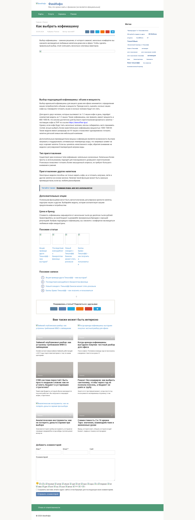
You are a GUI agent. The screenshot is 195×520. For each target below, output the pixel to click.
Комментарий (42, 457)
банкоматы (150, 59)
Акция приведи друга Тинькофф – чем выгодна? (66, 278)
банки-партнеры (138, 59)
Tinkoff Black (132, 41)
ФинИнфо (55, 4)
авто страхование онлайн (148, 52)
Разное (73, 14)
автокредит (145, 48)
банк (128, 59)
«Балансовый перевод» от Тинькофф (138, 44)
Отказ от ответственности (49, 507)
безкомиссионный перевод (135, 66)
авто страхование (132, 52)
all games (130, 37)
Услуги (51, 14)
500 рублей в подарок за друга (136, 34)
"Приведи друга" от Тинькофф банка (137, 30)
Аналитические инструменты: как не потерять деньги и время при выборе (54, 422)
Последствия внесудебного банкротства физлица (67, 282)
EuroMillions (139, 37)
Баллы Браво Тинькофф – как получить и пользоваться (69, 290)
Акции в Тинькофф (132, 48)
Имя (38, 449)
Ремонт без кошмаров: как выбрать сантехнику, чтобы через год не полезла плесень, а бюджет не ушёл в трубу (96, 384)
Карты (41, 14)
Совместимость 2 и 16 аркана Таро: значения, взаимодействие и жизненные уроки (96, 422)
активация (151, 55)
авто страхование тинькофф (135, 55)
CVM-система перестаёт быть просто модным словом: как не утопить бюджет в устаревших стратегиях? (52, 384)
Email (65, 449)
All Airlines (153, 34)
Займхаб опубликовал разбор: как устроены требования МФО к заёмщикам (53, 344)
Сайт (92, 449)
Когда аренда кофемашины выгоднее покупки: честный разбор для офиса (96, 344)
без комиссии (147, 63)
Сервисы (62, 14)
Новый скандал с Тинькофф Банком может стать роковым (71, 286)
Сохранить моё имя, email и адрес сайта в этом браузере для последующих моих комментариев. (75, 490)
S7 (148, 37)
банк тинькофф (133, 63)
